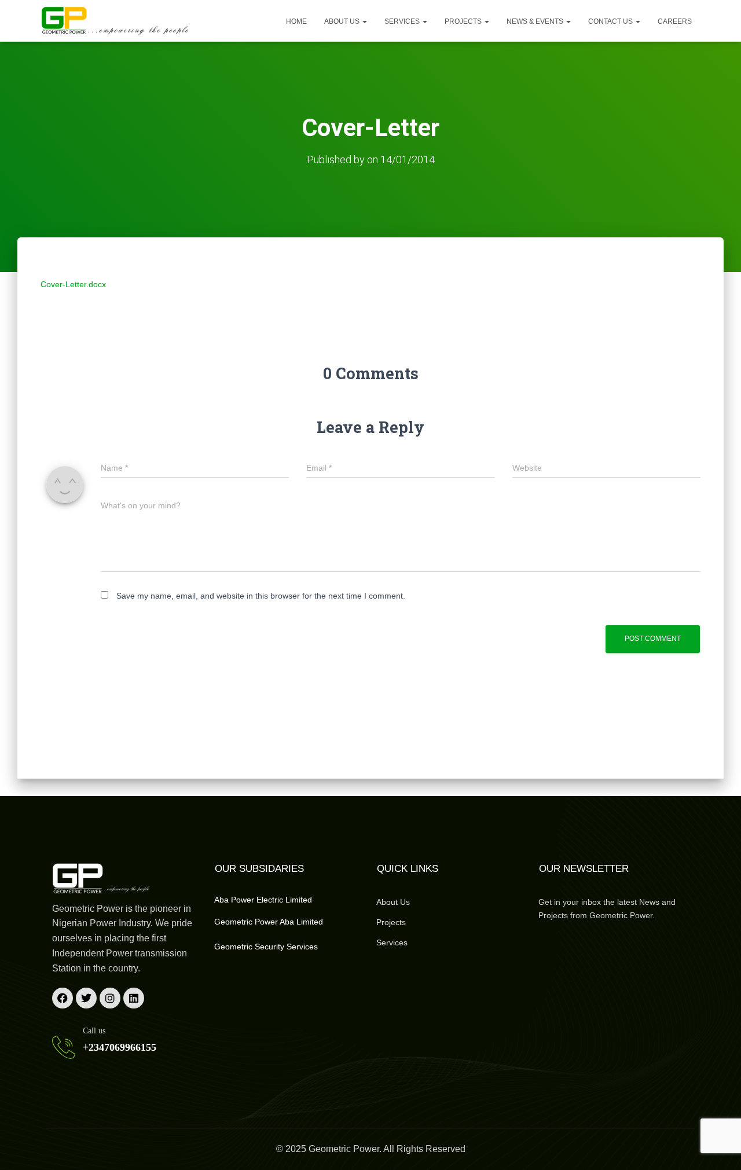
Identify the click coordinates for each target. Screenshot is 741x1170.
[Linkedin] (133, 998)
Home (296, 21)
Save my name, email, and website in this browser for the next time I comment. (260, 595)
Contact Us (611, 21)
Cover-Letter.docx (73, 284)
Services (402, 21)
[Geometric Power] (116, 20)
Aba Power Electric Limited (263, 899)
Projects (464, 21)
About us (342, 21)
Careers (675, 21)
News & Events (536, 21)
